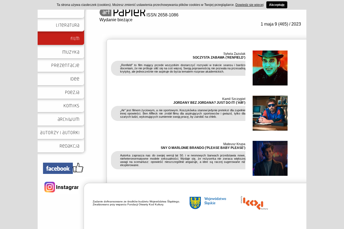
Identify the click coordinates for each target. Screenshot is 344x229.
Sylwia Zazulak (234, 54)
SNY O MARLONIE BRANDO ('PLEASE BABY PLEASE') (203, 148)
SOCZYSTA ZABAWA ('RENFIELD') (219, 57)
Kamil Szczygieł (233, 99)
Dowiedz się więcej (249, 5)
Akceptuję (277, 5)
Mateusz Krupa (234, 144)
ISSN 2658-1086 (161, 15)
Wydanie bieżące (115, 19)
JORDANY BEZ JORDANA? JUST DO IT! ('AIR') (209, 103)
